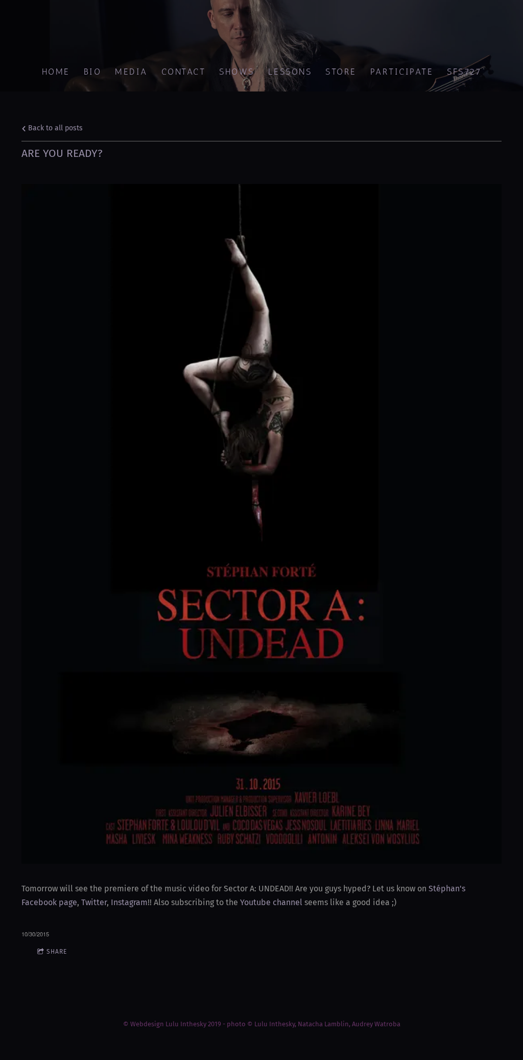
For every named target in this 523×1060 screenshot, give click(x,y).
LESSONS (290, 71)
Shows (236, 71)
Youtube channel (271, 902)
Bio (92, 71)
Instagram (129, 902)
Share (56, 951)
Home (55, 71)
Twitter (94, 902)
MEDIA (131, 71)
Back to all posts (54, 128)
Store (340, 71)
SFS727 (464, 71)
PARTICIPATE (401, 71)
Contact (183, 71)
